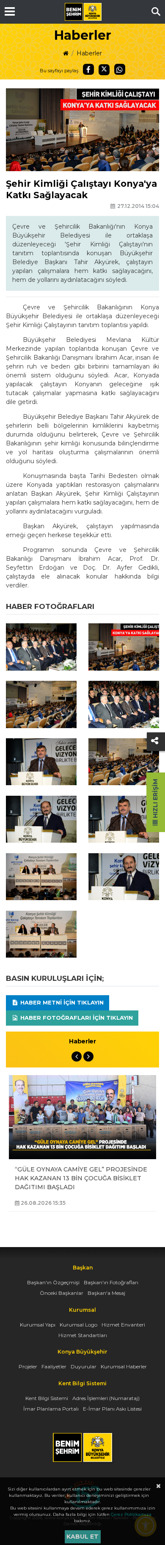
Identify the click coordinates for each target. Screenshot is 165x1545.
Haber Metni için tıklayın (61, 1002)
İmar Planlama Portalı (51, 1409)
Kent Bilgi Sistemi (46, 1398)
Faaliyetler (53, 1366)
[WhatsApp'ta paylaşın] (119, 69)
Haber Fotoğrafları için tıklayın (76, 1017)
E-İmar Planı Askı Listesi (112, 1409)
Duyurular (83, 1366)
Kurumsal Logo (78, 1324)
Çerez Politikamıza (131, 1514)
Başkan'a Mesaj (106, 1293)
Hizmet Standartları (82, 1335)
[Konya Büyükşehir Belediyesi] (83, 12)
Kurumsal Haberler (124, 1366)
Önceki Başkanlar (61, 1293)
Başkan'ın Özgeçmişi (53, 1282)
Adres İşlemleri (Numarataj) (106, 1398)
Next (88, 1056)
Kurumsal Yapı (37, 1324)
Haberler (89, 53)
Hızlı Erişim (155, 799)
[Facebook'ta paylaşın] (88, 69)
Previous (77, 1056)
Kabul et (82, 1536)
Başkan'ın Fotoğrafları (111, 1282)
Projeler (28, 1366)
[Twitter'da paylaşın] (104, 69)
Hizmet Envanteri (123, 1324)
